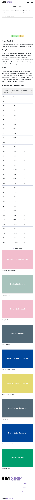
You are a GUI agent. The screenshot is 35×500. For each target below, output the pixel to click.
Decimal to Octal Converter (9, 270)
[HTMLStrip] (7, 2)
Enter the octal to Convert (8, 16)
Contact (24, 483)
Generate (14, 36)
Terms (24, 492)
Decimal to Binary (6, 295)
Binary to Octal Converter (8, 369)
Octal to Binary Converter (8, 394)
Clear (21, 36)
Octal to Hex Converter (8, 419)
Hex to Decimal (6, 344)
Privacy (24, 488)
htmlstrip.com (10, 498)
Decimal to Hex (6, 468)
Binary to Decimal (6, 320)
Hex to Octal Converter (8, 444)
